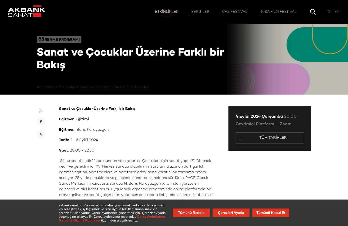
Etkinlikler (67, 87)
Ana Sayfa (46, 87)
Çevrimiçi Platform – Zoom (263, 124)
